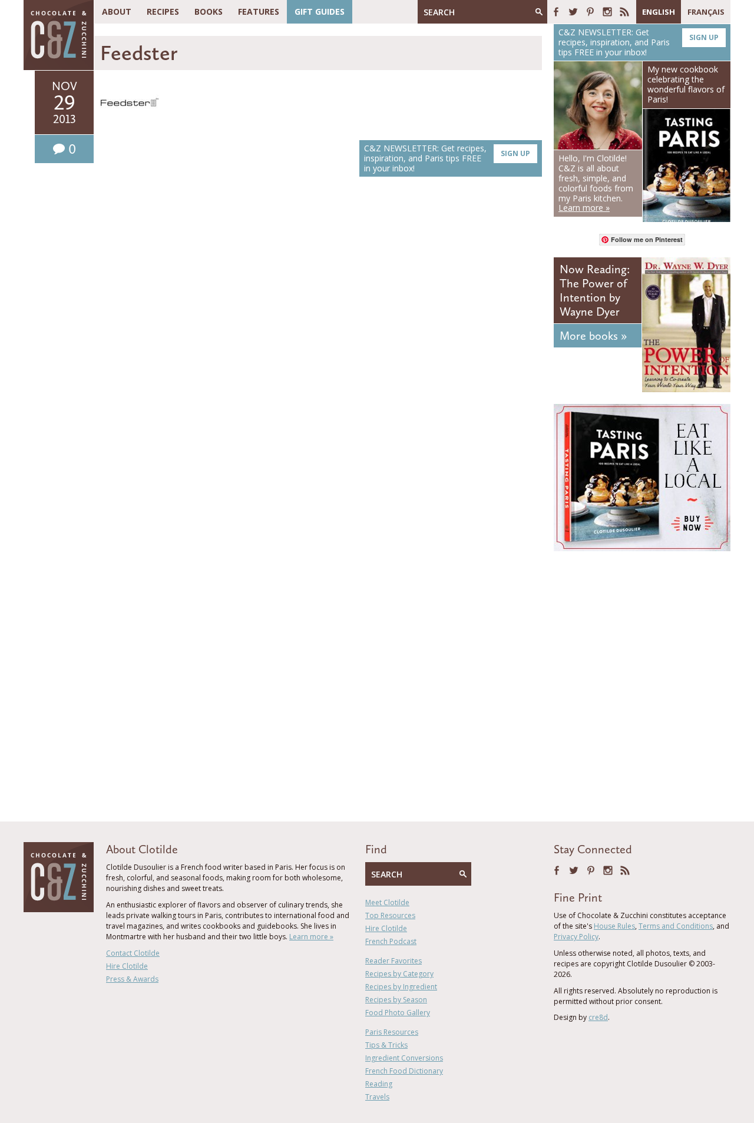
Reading (378, 1084)
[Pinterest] (590, 12)
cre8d (598, 1017)
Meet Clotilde (387, 902)
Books (208, 11)
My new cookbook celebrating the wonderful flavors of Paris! (686, 84)
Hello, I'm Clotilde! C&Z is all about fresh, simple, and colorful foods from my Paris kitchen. (595, 183)
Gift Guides (320, 11)
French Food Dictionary (404, 1071)
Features (258, 11)
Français (706, 11)
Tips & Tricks (386, 1045)
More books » (593, 336)
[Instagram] (607, 12)
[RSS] (624, 12)
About (116, 11)
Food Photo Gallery (397, 1013)
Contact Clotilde (133, 953)
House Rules (614, 926)
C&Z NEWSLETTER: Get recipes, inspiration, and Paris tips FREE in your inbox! (447, 158)
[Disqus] (321, 352)
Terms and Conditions (676, 926)
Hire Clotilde (127, 966)
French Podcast (390, 941)
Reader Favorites (393, 961)
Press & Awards (132, 979)
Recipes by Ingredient (401, 987)
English (658, 11)
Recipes (163, 11)
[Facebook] (556, 12)
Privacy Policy (576, 937)
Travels (377, 1097)
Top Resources (390, 915)
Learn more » (311, 937)
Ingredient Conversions (404, 1058)
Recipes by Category (399, 974)
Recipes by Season (396, 1000)
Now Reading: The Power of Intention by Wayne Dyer (595, 290)
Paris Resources (391, 1032)
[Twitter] (573, 12)
